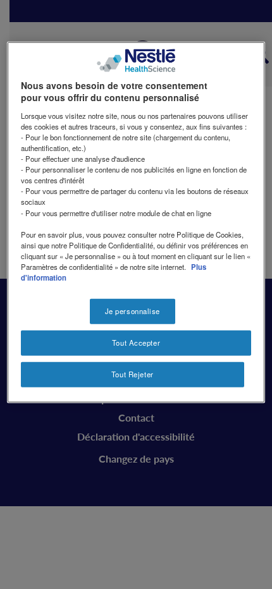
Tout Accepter (136, 342)
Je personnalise (133, 311)
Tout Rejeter (132, 373)
